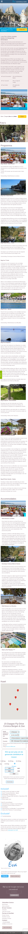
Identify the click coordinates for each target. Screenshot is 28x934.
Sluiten (25, 932)
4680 (9, 771)
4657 (18, 768)
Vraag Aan (22, 29)
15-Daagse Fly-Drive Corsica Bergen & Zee (17, 28)
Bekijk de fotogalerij (14, 108)
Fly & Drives (5, 904)
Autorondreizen (5, 906)
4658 (14, 773)
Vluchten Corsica (6, 917)
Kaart (15, 116)
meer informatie (7, 927)
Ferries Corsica (5, 915)
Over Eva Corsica (6, 911)
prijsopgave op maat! (13, 830)
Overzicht (4, 909)
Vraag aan (4, 876)
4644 (18, 771)
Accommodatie (11, 116)
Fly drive (5, 28)
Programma (6, 116)
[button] (17, 690)
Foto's (2, 116)
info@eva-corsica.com (7, 924)
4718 (9, 768)
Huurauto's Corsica (6, 918)
